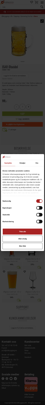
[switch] (39, 208)
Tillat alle (22, 231)
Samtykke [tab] (8, 163)
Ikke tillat (22, 246)
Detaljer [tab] (23, 163)
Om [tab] (36, 163)
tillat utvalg (22, 239)
